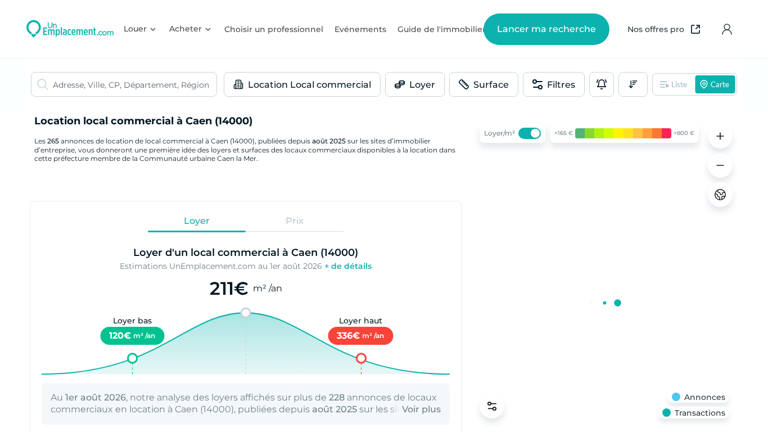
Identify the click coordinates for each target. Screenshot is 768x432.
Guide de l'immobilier (441, 29)
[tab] (197, 221)
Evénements (360, 29)
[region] (604, 271)
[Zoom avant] (720, 136)
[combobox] (134, 84)
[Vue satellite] (720, 194)
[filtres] (492, 406)
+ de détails (348, 266)
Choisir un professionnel (273, 29)
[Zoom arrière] (720, 165)
